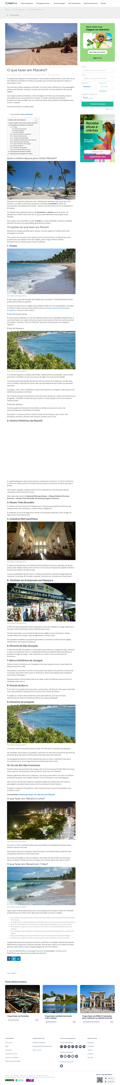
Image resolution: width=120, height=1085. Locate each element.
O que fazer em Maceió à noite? (20, 151)
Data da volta (102, 83)
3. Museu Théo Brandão (19, 136)
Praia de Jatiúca (19, 132)
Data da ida (85, 83)
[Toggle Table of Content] (35, 120)
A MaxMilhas (9, 1038)
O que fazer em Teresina (18, 1016)
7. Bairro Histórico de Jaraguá (21, 144)
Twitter (89, 1050)
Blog (8, 9)
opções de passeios (18, 237)
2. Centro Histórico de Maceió (21, 134)
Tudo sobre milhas (74, 3)
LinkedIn (90, 1054)
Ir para (83, 75)
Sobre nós (8, 1042)
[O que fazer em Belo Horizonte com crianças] (60, 999)
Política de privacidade (12, 1061)
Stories (103, 3)
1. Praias (14, 127)
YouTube (90, 1057)
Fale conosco (37, 1050)
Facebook (90, 1042)
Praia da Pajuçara (19, 130)
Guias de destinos (27, 3)
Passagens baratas (42, 3)
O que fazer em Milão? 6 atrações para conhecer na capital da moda (97, 1017)
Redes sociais (92, 1038)
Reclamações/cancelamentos (42, 1046)
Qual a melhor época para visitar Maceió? (23, 123)
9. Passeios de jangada (19, 147)
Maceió (13, 973)
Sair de (84, 66)
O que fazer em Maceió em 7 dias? (21, 154)
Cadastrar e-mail (98, 157)
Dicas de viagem (59, 3)
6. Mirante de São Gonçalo (20, 142)
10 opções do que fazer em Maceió (22, 125)
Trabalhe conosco (11, 1054)
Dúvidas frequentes (39, 1042)
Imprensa (8, 1050)
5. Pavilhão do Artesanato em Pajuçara (24, 140)
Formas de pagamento (68, 1038)
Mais (36, 1020)
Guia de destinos (18, 9)
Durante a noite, (14, 845)
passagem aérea (35, 951)
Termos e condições (12, 1057)
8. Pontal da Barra (17, 145)
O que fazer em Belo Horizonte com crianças (58, 1017)
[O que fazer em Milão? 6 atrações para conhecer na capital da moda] (97, 999)
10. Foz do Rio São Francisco (22, 149)
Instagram (90, 1046)
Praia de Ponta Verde (20, 129)
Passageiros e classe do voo (90, 94)
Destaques (87, 1021)
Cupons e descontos (91, 3)
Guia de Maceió (27, 114)
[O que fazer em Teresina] (22, 999)
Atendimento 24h (39, 1038)
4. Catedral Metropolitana (20, 138)
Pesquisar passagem (97, 104)
